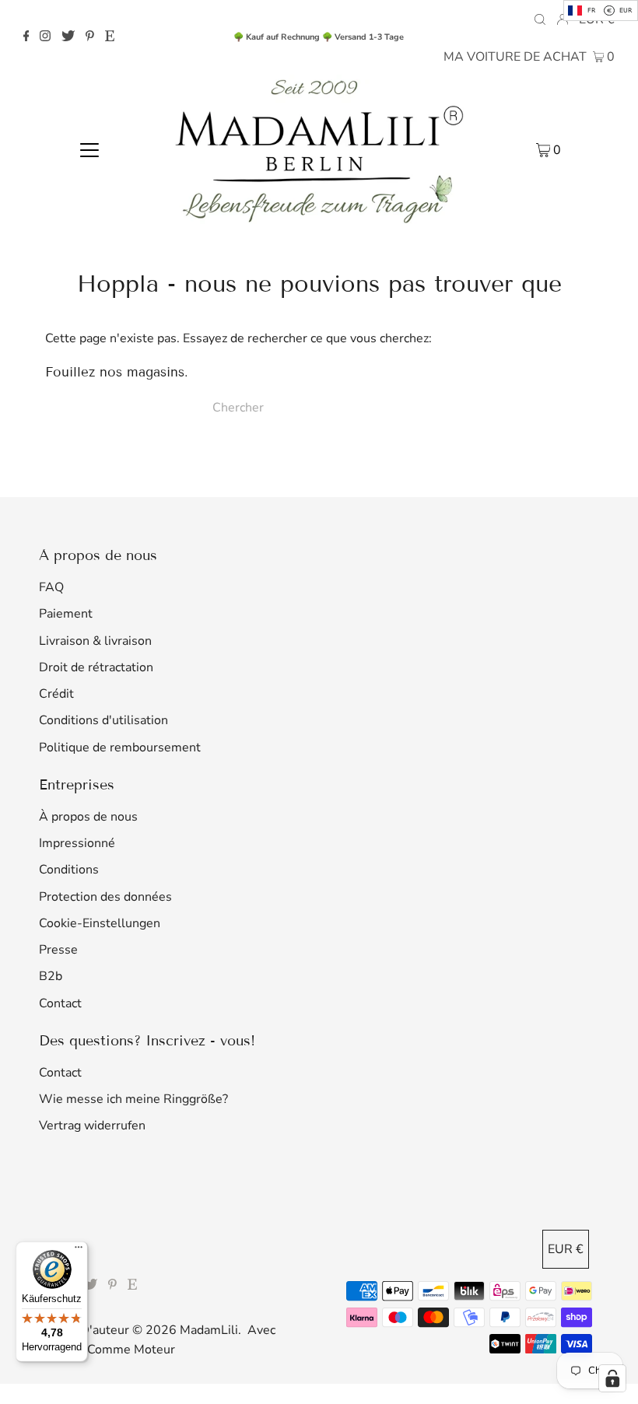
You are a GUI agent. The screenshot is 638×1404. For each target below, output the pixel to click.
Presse (58, 949)
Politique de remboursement (120, 747)
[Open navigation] (89, 149)
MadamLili (209, 1330)
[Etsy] (109, 37)
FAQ (51, 587)
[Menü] (78, 1250)
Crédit (56, 693)
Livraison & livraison (95, 640)
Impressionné (77, 843)
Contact (60, 1003)
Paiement (66, 613)
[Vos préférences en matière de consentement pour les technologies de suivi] (612, 1378)
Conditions (69, 869)
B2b (50, 976)
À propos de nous (88, 816)
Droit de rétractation (96, 667)
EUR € (566, 1249)
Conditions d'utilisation (103, 720)
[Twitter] (68, 37)
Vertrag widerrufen (92, 1125)
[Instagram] (45, 37)
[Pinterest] (90, 37)
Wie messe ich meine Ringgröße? (133, 1099)
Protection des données (105, 896)
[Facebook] (26, 37)
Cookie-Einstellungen (99, 923)
